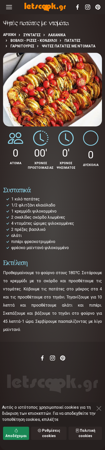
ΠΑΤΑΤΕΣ (72, 41)
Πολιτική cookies (86, 433)
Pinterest (98, 7)
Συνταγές (32, 35)
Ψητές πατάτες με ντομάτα (68, 46)
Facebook (77, 7)
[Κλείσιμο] (99, 408)
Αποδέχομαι (16, 436)
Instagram (88, 7)
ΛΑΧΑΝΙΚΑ (56, 35)
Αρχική (9, 35)
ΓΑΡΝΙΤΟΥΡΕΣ (22, 46)
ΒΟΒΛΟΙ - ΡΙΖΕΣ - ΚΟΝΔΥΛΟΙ (33, 41)
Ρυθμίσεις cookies (50, 433)
